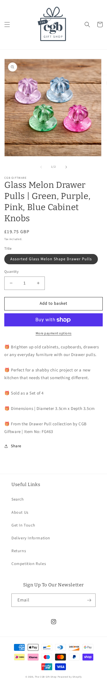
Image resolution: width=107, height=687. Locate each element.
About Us (20, 512)
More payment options (54, 333)
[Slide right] (66, 167)
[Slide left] (41, 167)
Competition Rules (28, 564)
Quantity (11, 271)
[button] (7, 24)
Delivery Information (30, 538)
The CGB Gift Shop (46, 676)
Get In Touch (23, 525)
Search (17, 499)
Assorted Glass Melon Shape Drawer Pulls (51, 259)
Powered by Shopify (70, 676)
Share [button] (16, 446)
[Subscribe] (89, 600)
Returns (18, 551)
